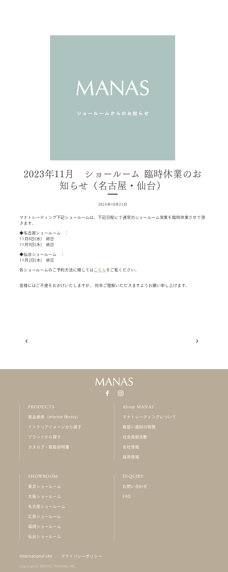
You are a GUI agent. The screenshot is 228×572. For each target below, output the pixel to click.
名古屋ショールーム (46, 506)
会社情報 (131, 447)
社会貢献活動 (135, 437)
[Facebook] (107, 393)
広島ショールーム (44, 516)
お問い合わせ (135, 486)
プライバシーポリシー (81, 556)
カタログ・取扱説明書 (48, 447)
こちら (100, 270)
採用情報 (131, 457)
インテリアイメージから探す (55, 427)
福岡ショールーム (44, 526)
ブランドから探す (44, 437)
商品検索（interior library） (54, 417)
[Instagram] (120, 393)
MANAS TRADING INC (57, 566)
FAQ (127, 496)
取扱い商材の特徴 (139, 427)
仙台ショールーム (44, 536)
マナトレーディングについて (149, 417)
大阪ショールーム (44, 496)
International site (36, 556)
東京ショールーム (44, 486)
